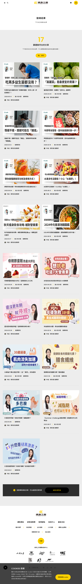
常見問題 (29, 527)
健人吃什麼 (18, 96)
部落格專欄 (31, 522)
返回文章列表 (57, 490)
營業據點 (42, 522)
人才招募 (50, 527)
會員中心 (51, 522)
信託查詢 (47, 532)
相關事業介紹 (36, 532)
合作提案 (39, 527)
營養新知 (25, 96)
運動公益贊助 (62, 527)
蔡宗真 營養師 (15, 100)
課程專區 (20, 522)
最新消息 (61, 522)
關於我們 (18, 527)
